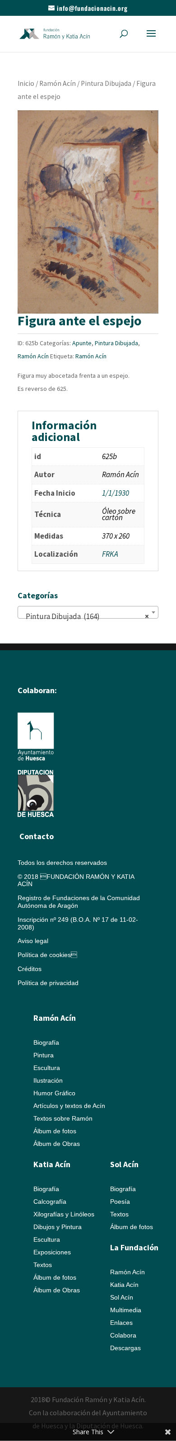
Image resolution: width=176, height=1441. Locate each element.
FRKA (110, 554)
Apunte (82, 343)
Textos (42, 1264)
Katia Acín (51, 1164)
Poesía (120, 1201)
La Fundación (134, 1247)
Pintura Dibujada (106, 83)
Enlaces (121, 1322)
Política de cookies (47, 954)
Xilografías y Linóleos (63, 1214)
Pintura (43, 1055)
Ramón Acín (57, 83)
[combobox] (88, 612)
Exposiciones (52, 1252)
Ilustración (48, 1080)
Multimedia (125, 1310)
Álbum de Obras (56, 1143)
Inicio (26, 83)
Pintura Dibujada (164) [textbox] (85, 616)
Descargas (125, 1348)
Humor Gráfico (54, 1093)
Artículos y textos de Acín (69, 1105)
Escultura (46, 1067)
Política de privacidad (48, 982)
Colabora (123, 1335)
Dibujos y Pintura (57, 1226)
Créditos (30, 968)
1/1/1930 (115, 493)
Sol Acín (121, 1297)
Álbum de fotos (54, 1131)
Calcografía (49, 1201)
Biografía (46, 1042)
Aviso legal (33, 940)
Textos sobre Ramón (63, 1118)
